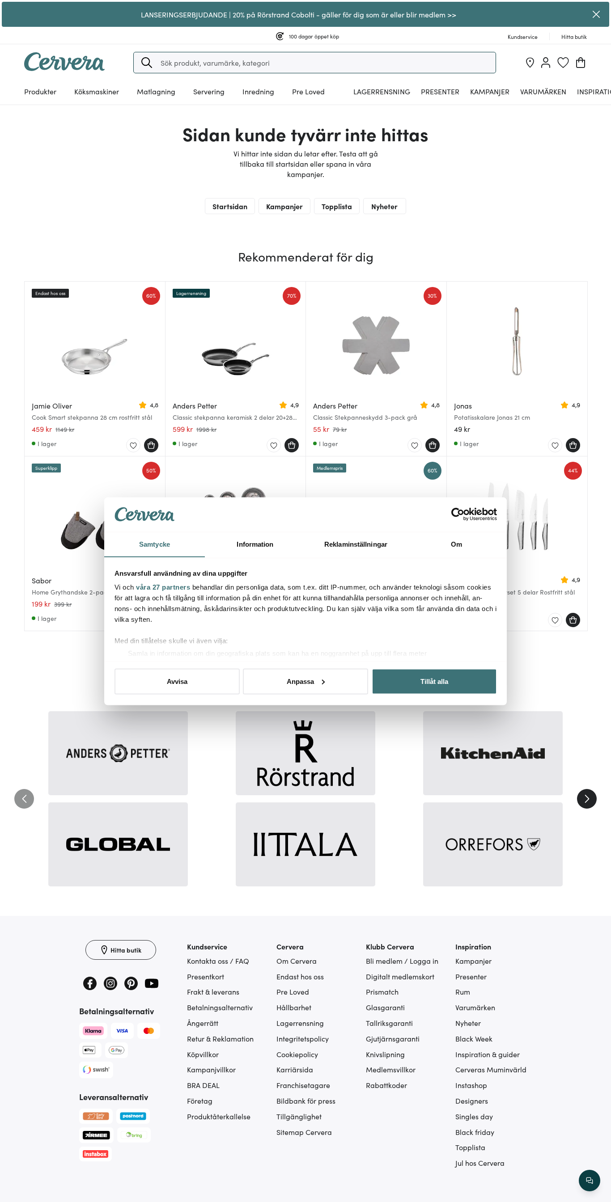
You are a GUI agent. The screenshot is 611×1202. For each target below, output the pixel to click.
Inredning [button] (258, 91)
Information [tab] (255, 544)
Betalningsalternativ (220, 1007)
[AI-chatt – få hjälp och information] (589, 1180)
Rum (462, 991)
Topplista (337, 206)
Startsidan (229, 206)
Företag (199, 1100)
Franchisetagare (303, 1085)
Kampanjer (489, 91)
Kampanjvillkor (211, 1069)
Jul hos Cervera (480, 1163)
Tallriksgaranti (389, 1023)
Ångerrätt (202, 1023)
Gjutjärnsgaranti (393, 1038)
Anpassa (300, 681)
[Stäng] (596, 14)
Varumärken (543, 91)
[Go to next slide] (587, 799)
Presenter (471, 976)
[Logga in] (545, 62)
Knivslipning (385, 1054)
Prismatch (382, 991)
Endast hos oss (300, 976)
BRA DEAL (203, 1085)
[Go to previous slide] (24, 799)
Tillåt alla (434, 681)
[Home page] (64, 68)
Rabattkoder (386, 1085)
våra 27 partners (163, 587)
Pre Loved (308, 91)
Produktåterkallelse (218, 1116)
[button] (147, 62)
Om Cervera (296, 961)
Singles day (474, 1116)
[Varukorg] (580, 62)
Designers (471, 1100)
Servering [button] (209, 91)
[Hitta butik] (530, 62)
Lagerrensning (381, 91)
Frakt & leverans (213, 991)
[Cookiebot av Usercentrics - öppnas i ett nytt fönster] (458, 514)
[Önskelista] (563, 62)
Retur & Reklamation (220, 1038)
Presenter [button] (440, 91)
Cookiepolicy (297, 1054)
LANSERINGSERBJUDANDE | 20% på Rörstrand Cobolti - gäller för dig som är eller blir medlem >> (298, 14)
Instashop (471, 1085)
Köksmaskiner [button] (96, 91)
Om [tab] (456, 544)
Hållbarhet (293, 1007)
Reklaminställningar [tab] (355, 544)
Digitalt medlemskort (400, 976)
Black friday (474, 1132)
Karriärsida (294, 1069)
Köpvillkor (203, 1054)
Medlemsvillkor (391, 1069)
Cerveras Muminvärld (490, 1069)
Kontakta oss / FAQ (218, 961)
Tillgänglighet (299, 1116)
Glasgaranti (385, 1007)
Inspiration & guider (487, 1054)
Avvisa (177, 681)
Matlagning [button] (156, 91)
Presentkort (205, 976)
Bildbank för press (305, 1100)
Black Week (473, 1038)
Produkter (40, 91)
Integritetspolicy (302, 1038)
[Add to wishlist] (133, 446)
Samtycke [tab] (154, 544)
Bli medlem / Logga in (402, 961)
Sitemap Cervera (304, 1132)
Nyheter (384, 206)
